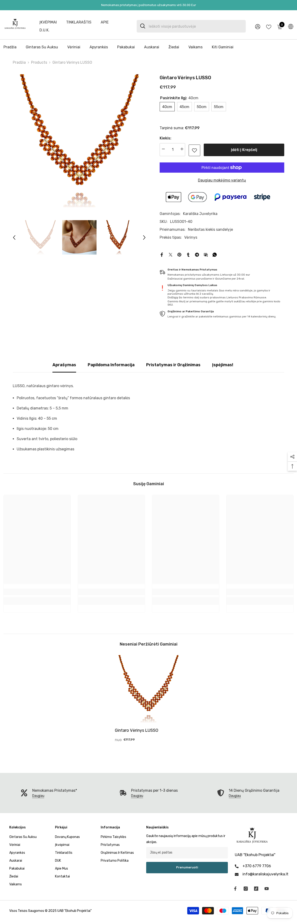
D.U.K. (44, 30)
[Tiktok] (256, 888)
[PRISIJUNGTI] (257, 26)
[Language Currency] (291, 26)
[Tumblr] (188, 254)
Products (39, 62)
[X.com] (170, 254)
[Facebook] (162, 254)
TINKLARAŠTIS (78, 22)
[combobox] (195, 26)
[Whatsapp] (215, 254)
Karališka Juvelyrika (200, 213)
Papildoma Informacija (111, 364)
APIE (105, 22)
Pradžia (19, 62)
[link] (194, 150)
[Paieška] (191, 26)
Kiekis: (165, 138)
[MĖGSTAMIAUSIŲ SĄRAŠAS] (268, 26)
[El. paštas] (206, 254)
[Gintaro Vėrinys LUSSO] (148, 688)
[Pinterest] (179, 254)
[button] (14, 237)
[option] (79, 140)
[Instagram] (245, 888)
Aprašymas (64, 364)
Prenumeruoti (187, 867)
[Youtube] (266, 888)
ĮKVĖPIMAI (48, 22)
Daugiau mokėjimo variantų (222, 180)
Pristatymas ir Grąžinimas (173, 364)
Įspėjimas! (222, 364)
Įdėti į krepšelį (244, 150)
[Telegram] (197, 254)
